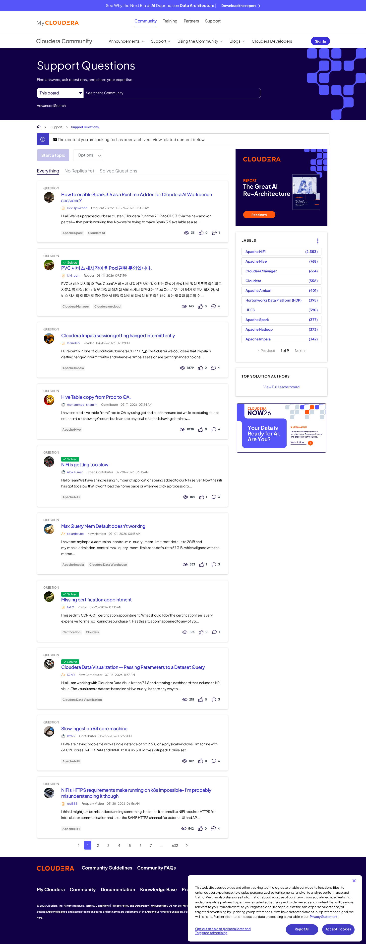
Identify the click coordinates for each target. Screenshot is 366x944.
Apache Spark (72, 233)
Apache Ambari (258, 290)
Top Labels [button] (315, 236)
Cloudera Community (64, 40)
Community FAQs (156, 867)
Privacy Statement (323, 917)
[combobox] (172, 93)
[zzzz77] (49, 731)
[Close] (354, 880)
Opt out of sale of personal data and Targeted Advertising (223, 931)
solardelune (75, 534)
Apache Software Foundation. (165, 911)
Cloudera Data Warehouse (108, 564)
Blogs (235, 41)
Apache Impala (73, 368)
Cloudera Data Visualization (82, 699)
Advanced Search (51, 105)
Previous (268, 350)
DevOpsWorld (77, 208)
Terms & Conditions (98, 905)
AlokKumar (75, 472)
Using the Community (198, 41)
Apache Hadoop (259, 329)
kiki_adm (73, 275)
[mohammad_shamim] (49, 400)
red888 (72, 803)
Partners (191, 20)
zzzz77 (71, 736)
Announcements (124, 41)
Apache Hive (71, 429)
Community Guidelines (107, 867)
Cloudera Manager (75, 306)
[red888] (49, 793)
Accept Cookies (338, 929)
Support (213, 20)
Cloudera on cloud (107, 306)
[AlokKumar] (49, 461)
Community (145, 20)
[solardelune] (49, 529)
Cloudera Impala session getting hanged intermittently (118, 335)
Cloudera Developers (272, 41)
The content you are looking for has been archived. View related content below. (131, 139)
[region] (275, 908)
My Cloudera (51, 889)
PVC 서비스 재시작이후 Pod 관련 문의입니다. (106, 268)
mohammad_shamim (82, 404)
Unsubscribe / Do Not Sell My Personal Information (182, 905)
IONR (71, 675)
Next (299, 350)
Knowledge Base (158, 889)
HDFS (250, 310)
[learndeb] (49, 338)
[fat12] (49, 596)
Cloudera (92, 632)
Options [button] (85, 154)
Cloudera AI (96, 233)
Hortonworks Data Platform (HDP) (273, 300)
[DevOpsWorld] (49, 197)
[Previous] (78, 845)
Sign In (320, 41)
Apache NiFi (71, 497)
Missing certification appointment (96, 599)
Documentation (118, 889)
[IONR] (49, 664)
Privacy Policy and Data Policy (130, 905)
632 (175, 845)
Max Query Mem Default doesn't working (103, 526)
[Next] (187, 845)
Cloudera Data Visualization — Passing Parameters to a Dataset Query (133, 667)
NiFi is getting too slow (84, 464)
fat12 (70, 607)
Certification (71, 632)
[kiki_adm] (49, 265)
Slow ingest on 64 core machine (94, 728)
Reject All (302, 929)
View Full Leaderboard (281, 387)
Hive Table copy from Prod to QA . (96, 397)
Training (170, 20)
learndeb (73, 343)
